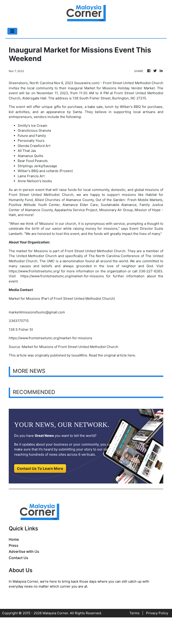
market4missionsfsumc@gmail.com (37, 312)
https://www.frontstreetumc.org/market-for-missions (62, 276)
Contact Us (18, 557)
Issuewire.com (86, 83)
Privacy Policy (157, 613)
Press (13, 545)
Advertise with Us (24, 551)
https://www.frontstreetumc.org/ (34, 271)
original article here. (120, 355)
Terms (134, 613)
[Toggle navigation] (12, 31)
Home (14, 539)
